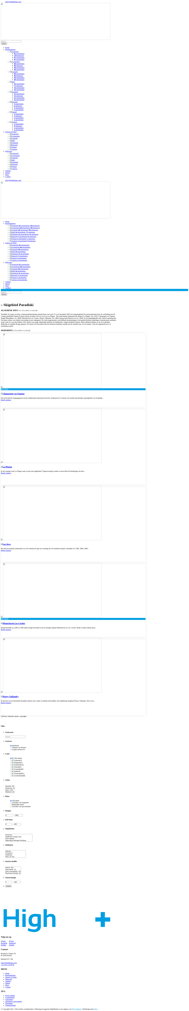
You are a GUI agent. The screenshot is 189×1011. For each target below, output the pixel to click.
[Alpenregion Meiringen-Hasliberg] (18, 840)
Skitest (7, 173)
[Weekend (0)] (10, 792)
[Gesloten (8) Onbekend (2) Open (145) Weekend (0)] (10, 792)
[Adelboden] (15, 855)
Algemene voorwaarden (13, 1001)
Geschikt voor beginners (20, 802)
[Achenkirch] (15, 853)
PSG (95, 1009)
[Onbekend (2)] (10, 788)
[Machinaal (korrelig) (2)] (13, 873)
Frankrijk (14, 72)
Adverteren (9, 999)
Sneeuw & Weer (11, 132)
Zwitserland (15, 62)
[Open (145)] (10, 790)
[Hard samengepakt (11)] (13, 871)
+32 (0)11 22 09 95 (7, 965)
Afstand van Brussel (19, 747)
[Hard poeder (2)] (13, 869)
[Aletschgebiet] (18, 839)
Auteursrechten (10, 1005)
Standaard (15, 745)
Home (7, 47)
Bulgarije (14, 102)
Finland (14, 112)
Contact (8, 177)
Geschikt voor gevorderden (21, 806)
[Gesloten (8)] (10, 786)
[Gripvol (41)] (13, 868)
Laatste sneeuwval (18, 749)
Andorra (14, 122)
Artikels (8, 171)
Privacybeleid (10, 995)
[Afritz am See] (15, 857)
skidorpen (19, 56)
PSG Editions (76, 1009)
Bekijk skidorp (6, 400)
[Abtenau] (15, 851)
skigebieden (19, 54)
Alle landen (18, 758)
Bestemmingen (10, 49)
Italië (13, 82)
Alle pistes (15, 801)
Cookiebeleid (9, 997)
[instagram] (13, 943)
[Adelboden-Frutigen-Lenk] (18, 837)
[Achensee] (18, 835)
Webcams (8, 151)
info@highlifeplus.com (13, 2)
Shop (7, 175)
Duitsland (14, 92)
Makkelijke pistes (18, 804)
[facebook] (5, 943)
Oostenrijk (15, 52)
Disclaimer (9, 1003)
